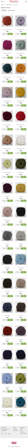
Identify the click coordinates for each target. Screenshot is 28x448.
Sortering (4, 10)
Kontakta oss (15, 429)
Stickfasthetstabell (23, 433)
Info (4, 33)
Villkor (21, 430)
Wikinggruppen (17, 446)
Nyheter (21, 429)
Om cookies (22, 432)
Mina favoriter (15, 430)
